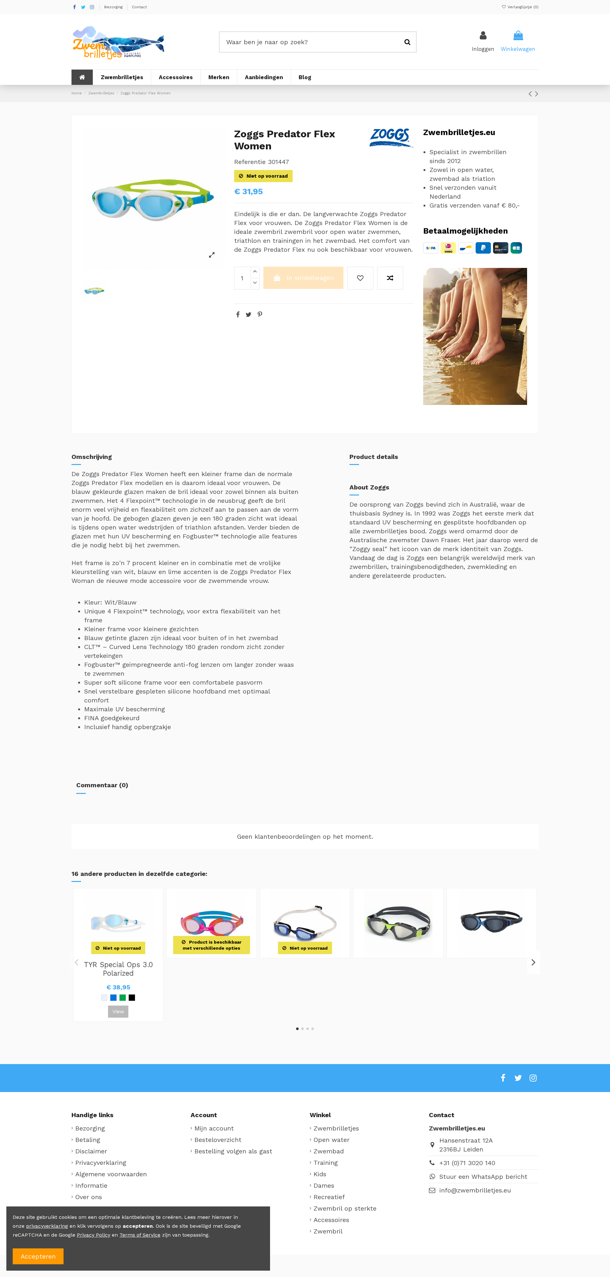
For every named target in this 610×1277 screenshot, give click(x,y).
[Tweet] (249, 314)
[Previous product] (531, 93)
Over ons (88, 1197)
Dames (324, 1185)
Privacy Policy (93, 1235)
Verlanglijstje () (522, 7)
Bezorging (114, 7)
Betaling (87, 1140)
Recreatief (329, 1197)
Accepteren (38, 1256)
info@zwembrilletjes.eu (475, 1190)
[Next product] (537, 93)
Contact (139, 7)
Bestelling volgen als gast (233, 1151)
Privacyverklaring (100, 1162)
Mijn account (214, 1128)
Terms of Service (139, 1235)
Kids (320, 1174)
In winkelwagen (310, 278)
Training (326, 1162)
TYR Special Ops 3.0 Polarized (118, 968)
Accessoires (331, 1220)
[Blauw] (113, 997)
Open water (331, 1140)
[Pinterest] (260, 314)
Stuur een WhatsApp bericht (483, 1176)
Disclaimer (91, 1151)
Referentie (250, 162)
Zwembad (329, 1151)
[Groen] (122, 997)
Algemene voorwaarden (111, 1174)
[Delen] (238, 314)
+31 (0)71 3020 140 (467, 1163)
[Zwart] (132, 997)
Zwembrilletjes (336, 1128)
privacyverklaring (47, 1226)
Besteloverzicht (217, 1140)
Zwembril (328, 1231)
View (118, 1011)
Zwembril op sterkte (345, 1208)
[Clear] (104, 997)
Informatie (91, 1185)
